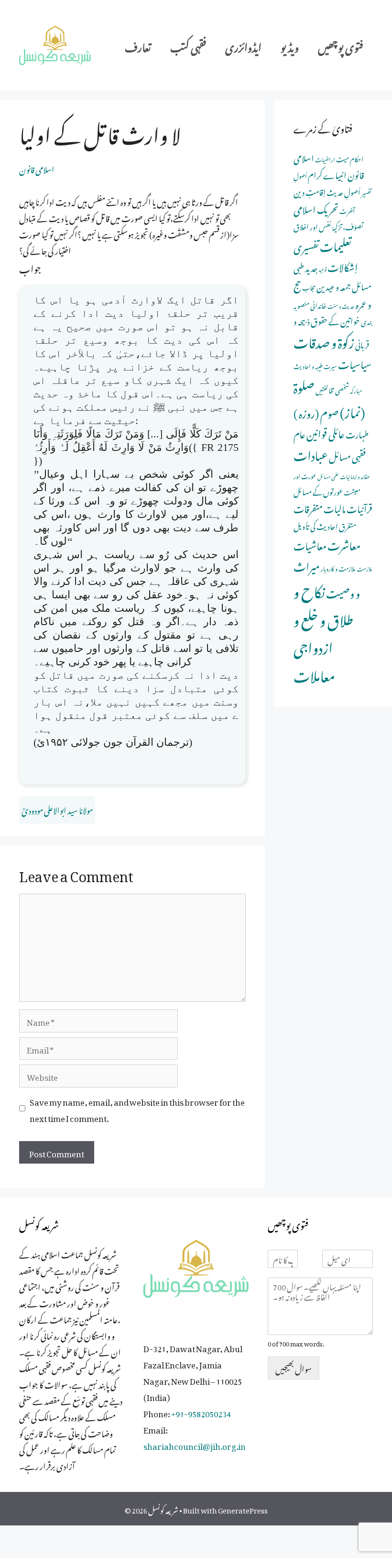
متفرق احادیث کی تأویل (325, 525)
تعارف (138, 45)
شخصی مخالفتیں (332, 389)
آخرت (347, 210)
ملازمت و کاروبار (338, 567)
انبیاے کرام (327, 173)
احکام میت (349, 158)
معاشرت (343, 543)
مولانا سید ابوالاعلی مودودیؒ (57, 809)
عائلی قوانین (325, 432)
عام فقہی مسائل (330, 444)
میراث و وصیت (327, 578)
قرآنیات (359, 507)
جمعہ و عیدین (333, 285)
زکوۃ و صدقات (324, 340)
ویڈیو (290, 45)
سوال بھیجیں (293, 1367)
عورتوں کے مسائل (318, 491)
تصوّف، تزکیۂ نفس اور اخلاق (328, 226)
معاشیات (310, 544)
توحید (322, 268)
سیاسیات (354, 362)
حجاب (309, 286)
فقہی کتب (188, 45)
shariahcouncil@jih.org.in (194, 1445)
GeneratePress (243, 1509)
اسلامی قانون (36, 168)
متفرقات (308, 507)
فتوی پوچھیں (340, 45)
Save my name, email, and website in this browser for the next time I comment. (137, 1108)
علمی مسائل (328, 476)
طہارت (357, 433)
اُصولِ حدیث (343, 191)
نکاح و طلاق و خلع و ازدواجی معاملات (323, 631)
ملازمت (364, 568)
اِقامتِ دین (310, 190)
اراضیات (325, 158)
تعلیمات (335, 244)
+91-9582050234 (201, 1412)
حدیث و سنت (341, 305)
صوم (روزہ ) (316, 411)
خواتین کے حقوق (335, 320)
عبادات (311, 453)
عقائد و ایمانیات (355, 475)
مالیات (335, 507)
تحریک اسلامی (316, 207)
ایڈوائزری (243, 45)
